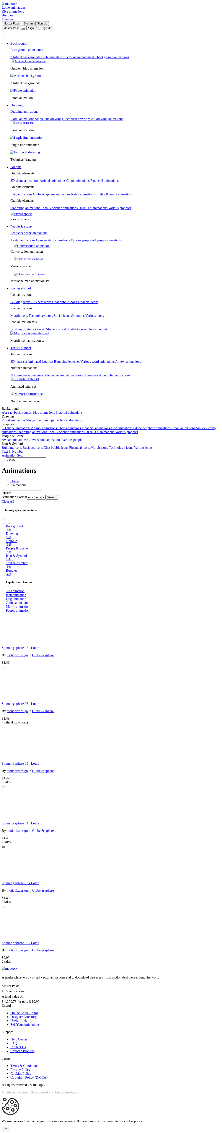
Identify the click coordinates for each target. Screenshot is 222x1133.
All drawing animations (107, 119)
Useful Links (19, 1020)
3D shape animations (25, 180)
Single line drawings (49, 119)
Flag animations (21, 194)
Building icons (20, 302)
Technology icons (41, 315)
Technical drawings (77, 119)
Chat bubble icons (65, 302)
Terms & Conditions (24, 1066)
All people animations (107, 240)
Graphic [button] (15, 167)
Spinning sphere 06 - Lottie (20, 703)
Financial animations (104, 180)
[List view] (8, 523)
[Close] (3, 37)
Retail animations (83, 194)
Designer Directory (23, 1017)
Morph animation (17, 606)
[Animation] (111, 629)
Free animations (66, 1092)
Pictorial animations (78, 57)
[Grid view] (3, 523)
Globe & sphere (43, 655)
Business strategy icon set (28, 329)
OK (5, 1129)
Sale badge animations (59, 375)
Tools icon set (97, 329)
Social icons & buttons (69, 315)
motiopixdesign (17, 655)
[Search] (3, 460)
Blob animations (52, 57)
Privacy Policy (20, 1069)
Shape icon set (56, 329)
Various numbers (87, 375)
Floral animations (22, 119)
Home (14, 481)
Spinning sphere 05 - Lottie (20, 763)
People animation (17, 610)
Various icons (94, 315)
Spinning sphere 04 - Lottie (20, 823)
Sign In (28, 23)
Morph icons (19, 315)
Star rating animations (25, 208)
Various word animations (97, 361)
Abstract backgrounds (25, 57)
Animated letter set (41, 361)
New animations (41, 1092)
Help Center (18, 1039)
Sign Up (42, 23)
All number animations (114, 375)
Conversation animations (53, 240)
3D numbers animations (27, 375)
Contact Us (18, 1047)
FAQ (13, 1043)
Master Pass (11, 23)
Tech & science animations (59, 208)
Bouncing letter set (67, 361)
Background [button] (18, 43)
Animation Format (14, 497)
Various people (81, 240)
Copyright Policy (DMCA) (28, 1077)
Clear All (8, 501)
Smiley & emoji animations (114, 194)
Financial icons (88, 302)
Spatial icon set (77, 329)
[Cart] (24, 29)
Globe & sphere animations (52, 194)
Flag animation (16, 599)
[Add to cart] (3, 667)
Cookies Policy (20, 1073)
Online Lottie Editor (24, 1013)
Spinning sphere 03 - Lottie (20, 883)
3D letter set (19, 361)
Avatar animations (23, 240)
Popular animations (15, 1092)
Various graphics (119, 208)
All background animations (110, 57)
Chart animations (78, 180)
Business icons (41, 302)
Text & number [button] (20, 348)
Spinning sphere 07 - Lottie (20, 648)
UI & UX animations (93, 208)
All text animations (128, 361)
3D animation (15, 591)
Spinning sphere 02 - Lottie (20, 943)
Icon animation (16, 595)
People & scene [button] (21, 226)
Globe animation (17, 603)
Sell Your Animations (24, 1024)
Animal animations (53, 180)
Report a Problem (22, 1051)
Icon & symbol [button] (20, 288)
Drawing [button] (16, 105)
